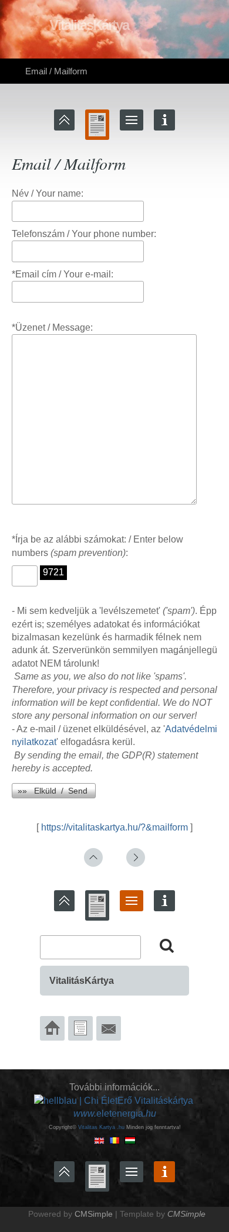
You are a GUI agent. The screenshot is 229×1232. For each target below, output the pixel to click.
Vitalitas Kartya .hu (101, 1127)
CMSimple (94, 1214)
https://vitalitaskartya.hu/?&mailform (114, 827)
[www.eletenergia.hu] (113, 1100)
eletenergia (114, 1113)
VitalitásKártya (81, 981)
